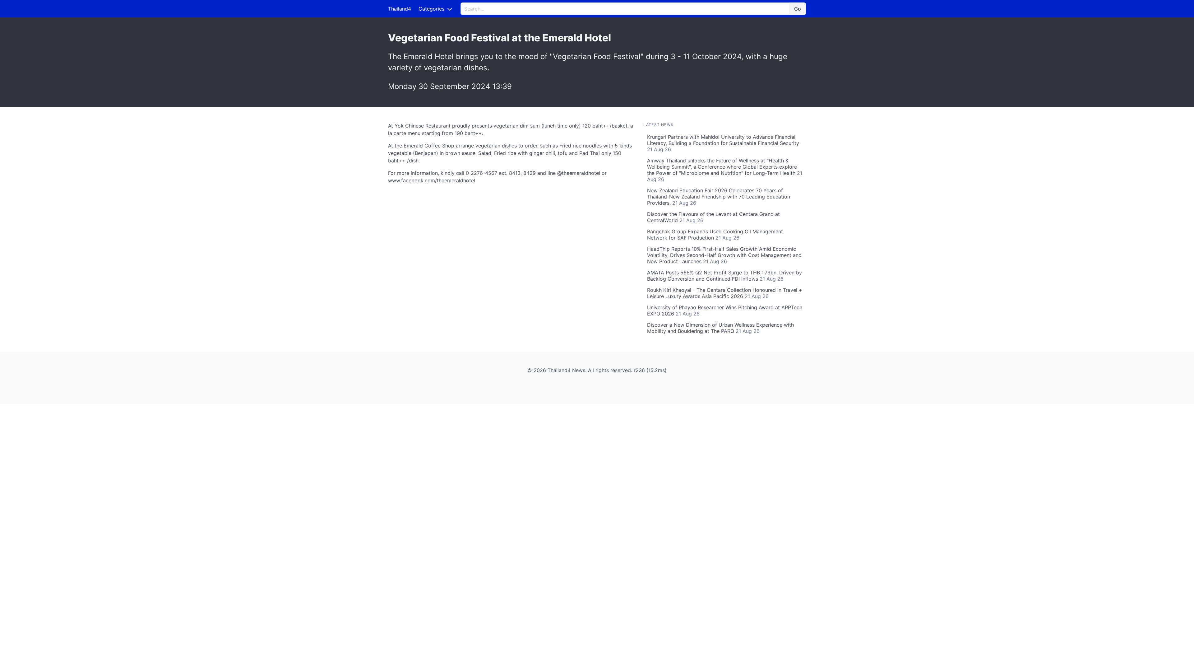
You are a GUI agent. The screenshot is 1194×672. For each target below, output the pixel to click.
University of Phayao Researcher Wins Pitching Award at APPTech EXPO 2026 (724, 310)
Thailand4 (399, 9)
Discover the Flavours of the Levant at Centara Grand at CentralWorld (713, 217)
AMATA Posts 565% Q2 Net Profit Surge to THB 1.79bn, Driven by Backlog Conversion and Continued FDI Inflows (724, 275)
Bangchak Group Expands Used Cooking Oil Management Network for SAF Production (715, 234)
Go (797, 9)
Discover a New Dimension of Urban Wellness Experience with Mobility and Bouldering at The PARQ (720, 328)
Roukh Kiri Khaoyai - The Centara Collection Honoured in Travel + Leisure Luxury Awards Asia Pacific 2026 (724, 293)
